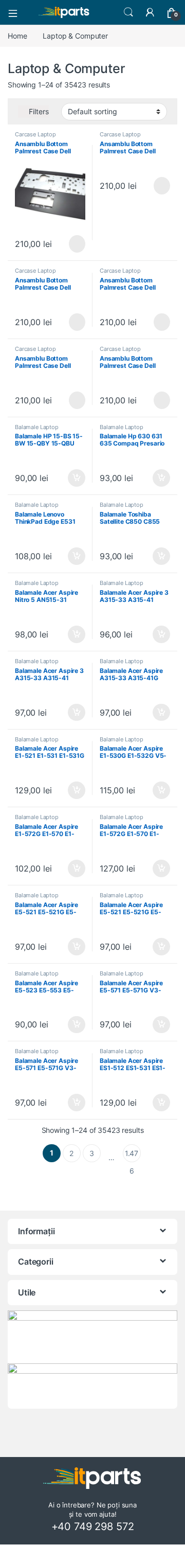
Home (17, 35)
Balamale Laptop (37, 427)
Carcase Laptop (35, 134)
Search (128, 12)
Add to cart (76, 478)
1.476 (131, 1155)
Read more (76, 244)
